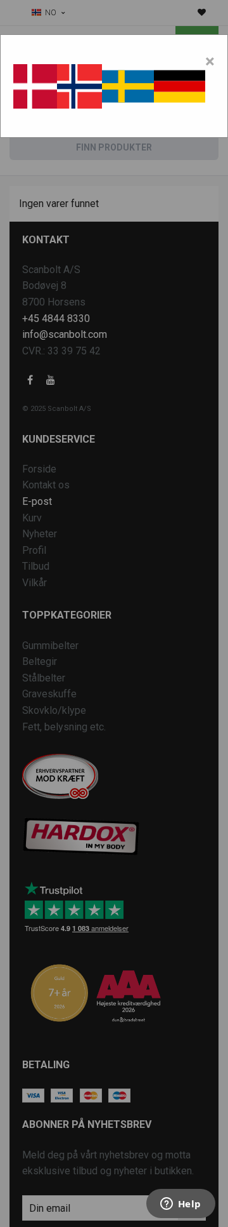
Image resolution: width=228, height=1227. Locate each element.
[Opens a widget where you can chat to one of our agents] (180, 1205)
